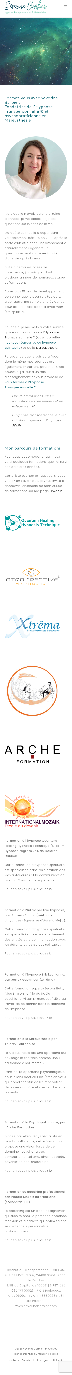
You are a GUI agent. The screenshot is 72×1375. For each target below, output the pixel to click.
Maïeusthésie (46, 348)
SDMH (16, 425)
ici (51, 889)
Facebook (28, 1360)
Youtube (14, 1360)
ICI (34, 406)
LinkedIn (56, 491)
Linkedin (58, 1360)
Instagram (44, 1360)
